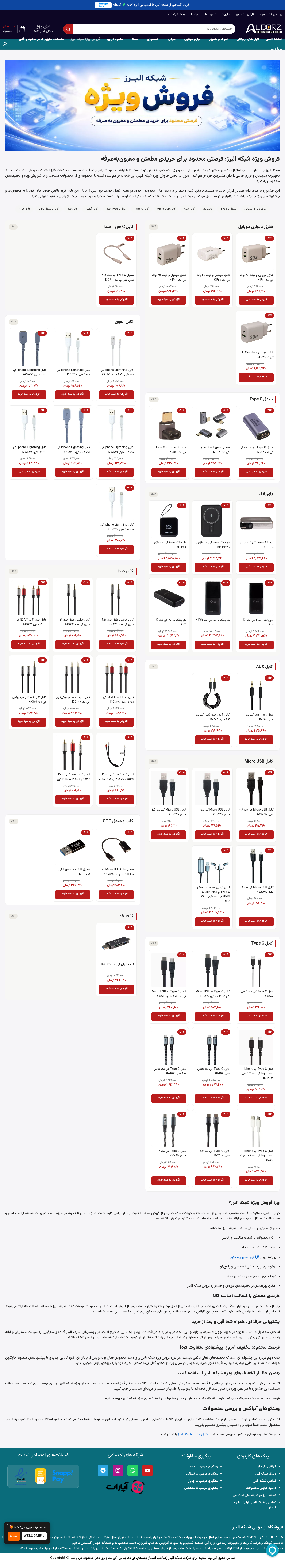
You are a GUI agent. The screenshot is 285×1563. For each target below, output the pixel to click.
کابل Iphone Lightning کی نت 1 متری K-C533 (29, 372)
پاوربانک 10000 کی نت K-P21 (213, 620)
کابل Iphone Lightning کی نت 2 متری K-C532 (29, 449)
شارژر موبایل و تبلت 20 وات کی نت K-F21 (257, 277)
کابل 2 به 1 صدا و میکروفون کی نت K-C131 (29, 699)
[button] (256, 300)
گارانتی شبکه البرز (264, 1481)
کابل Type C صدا (116, 209)
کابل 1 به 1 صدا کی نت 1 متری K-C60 (258, 717)
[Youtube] (147, 1470)
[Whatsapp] (132, 1470)
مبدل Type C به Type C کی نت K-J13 (214, 449)
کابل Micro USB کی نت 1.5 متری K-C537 (169, 812)
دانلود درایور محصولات (261, 1488)
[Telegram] (103, 1470)
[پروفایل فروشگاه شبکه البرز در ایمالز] (40, 1476)
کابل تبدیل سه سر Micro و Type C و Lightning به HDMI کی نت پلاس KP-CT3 (213, 894)
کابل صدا (72, 209)
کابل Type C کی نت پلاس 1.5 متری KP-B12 (170, 1071)
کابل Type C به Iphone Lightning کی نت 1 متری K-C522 (256, 1156)
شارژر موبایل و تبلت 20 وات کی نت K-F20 (213, 277)
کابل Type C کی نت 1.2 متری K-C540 (171, 1153)
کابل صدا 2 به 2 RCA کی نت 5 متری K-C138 (118, 699)
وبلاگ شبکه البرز (265, 1473)
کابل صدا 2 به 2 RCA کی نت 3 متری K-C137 (31, 622)
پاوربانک (207, 209)
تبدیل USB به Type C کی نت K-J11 (74, 871)
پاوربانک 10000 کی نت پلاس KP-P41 (169, 544)
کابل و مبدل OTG (48, 209)
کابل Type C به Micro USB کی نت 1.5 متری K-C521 (169, 994)
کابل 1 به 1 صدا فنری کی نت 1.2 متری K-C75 (213, 717)
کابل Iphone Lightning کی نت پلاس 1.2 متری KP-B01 (117, 372)
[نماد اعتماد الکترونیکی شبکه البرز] (21, 1476)
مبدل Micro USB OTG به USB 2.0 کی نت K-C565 (118, 871)
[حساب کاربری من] (5, 44)
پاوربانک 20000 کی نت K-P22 (171, 622)
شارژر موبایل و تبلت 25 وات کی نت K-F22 (169, 277)
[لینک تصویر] (125, 1486)
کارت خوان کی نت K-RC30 (117, 964)
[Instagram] (118, 1470)
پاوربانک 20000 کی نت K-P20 (258, 622)
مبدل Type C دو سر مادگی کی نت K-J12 (256, 449)
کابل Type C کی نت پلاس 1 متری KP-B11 (212, 1071)
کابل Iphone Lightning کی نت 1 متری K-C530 (73, 372)
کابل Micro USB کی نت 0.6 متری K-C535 (256, 812)
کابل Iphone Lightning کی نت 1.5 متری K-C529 (117, 527)
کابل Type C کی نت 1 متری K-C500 (256, 994)
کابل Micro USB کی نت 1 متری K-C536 (214, 812)
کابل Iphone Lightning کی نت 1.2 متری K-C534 (73, 449)
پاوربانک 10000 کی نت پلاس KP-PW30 (213, 544)
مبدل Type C (228, 209)
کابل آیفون (91, 209)
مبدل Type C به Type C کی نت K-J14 (170, 449)
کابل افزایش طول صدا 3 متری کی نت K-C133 (75, 622)
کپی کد (14, 1536)
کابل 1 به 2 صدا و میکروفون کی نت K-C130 (73, 699)
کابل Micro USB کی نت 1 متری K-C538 (258, 889)
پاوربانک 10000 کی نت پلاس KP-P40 (257, 544)
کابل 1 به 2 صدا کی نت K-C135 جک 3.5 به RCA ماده (116, 777)
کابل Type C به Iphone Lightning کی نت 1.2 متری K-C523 (257, 1074)
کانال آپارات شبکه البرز (193, 1434)
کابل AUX (189, 209)
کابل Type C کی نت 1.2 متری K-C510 (215, 1153)
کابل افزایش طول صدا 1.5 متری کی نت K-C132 (118, 622)
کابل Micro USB (166, 209)
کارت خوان (24, 209)
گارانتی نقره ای (266, 1466)
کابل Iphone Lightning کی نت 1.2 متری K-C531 (117, 449)
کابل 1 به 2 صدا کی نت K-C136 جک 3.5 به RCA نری (73, 777)
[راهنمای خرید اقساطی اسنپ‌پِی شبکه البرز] (63, 1476)
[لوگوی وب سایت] (264, 28)
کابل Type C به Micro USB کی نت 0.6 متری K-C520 (213, 994)
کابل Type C (141, 209)
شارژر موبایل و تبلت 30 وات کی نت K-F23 (257, 354)
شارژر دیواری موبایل (255, 209)
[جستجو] (68, 29)
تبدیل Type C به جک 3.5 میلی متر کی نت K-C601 (117, 277)
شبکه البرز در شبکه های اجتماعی (254, 1495)
